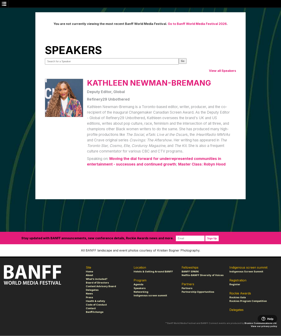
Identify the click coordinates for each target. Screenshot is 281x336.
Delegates (92, 289)
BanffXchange (94, 312)
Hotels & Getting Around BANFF (153, 271)
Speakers (140, 288)
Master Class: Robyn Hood (202, 164)
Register (234, 284)
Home (89, 271)
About (89, 275)
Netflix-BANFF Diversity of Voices (203, 275)
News (89, 293)
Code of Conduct (96, 304)
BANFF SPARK (190, 271)
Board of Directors (97, 282)
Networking (141, 291)
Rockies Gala (237, 297)
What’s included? (96, 279)
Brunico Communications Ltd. (260, 323)
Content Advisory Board (101, 286)
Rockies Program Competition (248, 301)
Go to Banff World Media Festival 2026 (197, 24)
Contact (91, 308)
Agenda (138, 284)
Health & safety (95, 301)
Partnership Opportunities (198, 291)
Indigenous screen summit (150, 295)
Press (89, 297)
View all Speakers (222, 71)
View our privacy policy (264, 326)
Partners (187, 288)
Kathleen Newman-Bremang (149, 83)
